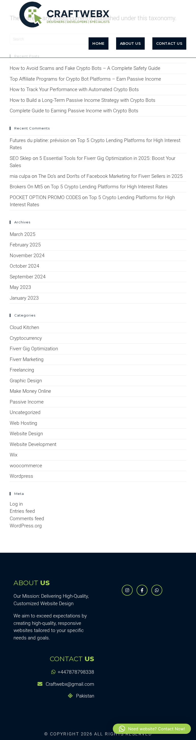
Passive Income (27, 402)
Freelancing (22, 370)
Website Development (33, 444)
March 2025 (22, 234)
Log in (16, 504)
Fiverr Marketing (27, 359)
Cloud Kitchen (24, 327)
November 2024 (27, 255)
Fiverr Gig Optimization (34, 349)
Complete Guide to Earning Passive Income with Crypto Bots (74, 111)
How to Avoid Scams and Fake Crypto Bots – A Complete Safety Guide (85, 68)
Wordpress (21, 476)
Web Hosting (23, 423)
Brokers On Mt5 (26, 187)
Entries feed (22, 511)
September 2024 (28, 277)
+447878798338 (76, 672)
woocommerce (26, 466)
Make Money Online (30, 391)
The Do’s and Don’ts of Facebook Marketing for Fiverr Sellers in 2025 (110, 176)
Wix (13, 455)
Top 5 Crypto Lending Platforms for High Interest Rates (109, 187)
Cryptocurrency (26, 338)
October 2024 (24, 266)
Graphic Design (26, 381)
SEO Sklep (20, 158)
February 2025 (25, 245)
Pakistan (84, 696)
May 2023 (20, 287)
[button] (152, 729)
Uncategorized (25, 412)
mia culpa (20, 176)
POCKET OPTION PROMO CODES (45, 197)
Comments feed (27, 518)
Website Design (26, 434)
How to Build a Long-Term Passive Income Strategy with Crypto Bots (82, 100)
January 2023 (24, 298)
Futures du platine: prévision (39, 140)
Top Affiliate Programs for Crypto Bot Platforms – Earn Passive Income (85, 79)
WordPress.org (26, 526)
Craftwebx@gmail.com (69, 684)
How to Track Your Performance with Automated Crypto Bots (74, 89)
